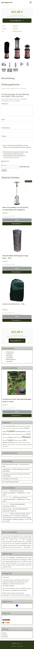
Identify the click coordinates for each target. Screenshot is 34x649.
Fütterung (26, 428)
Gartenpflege (28, 431)
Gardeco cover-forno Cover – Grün (13, 304)
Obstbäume (15, 437)
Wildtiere (25, 444)
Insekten (13, 434)
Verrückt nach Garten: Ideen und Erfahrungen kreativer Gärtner (16, 400)
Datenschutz (5, 636)
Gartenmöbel (15, 26)
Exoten (7, 428)
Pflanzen (26, 437)
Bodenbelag (27, 426)
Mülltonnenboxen (11, 359)
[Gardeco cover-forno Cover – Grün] (17, 289)
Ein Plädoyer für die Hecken (10, 478)
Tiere (3, 444)
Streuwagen (9, 361)
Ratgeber (10, 440)
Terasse (24, 442)
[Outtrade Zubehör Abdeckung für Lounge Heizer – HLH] (17, 241)
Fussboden (21, 428)
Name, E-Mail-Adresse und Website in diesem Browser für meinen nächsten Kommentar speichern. (17, 146)
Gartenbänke (9, 357)
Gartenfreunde (20, 431)
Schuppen (20, 440)
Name (3, 119)
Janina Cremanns (6, 509)
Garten (11, 431)
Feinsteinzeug (12, 428)
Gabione (4, 431)
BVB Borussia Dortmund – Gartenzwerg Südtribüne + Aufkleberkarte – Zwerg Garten (16, 492)
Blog (17, 426)
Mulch (28, 434)
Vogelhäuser (9, 354)
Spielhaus (21, 442)
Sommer (16, 442)
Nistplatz (10, 437)
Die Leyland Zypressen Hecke (10, 481)
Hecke (4, 434)
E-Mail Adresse (6, 128)
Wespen (20, 444)
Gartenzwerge (10, 352)
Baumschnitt (9, 426)
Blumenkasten (22, 426)
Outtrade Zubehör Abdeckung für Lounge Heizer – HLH (15, 257)
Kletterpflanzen (19, 434)
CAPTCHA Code (24, 166)
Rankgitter (4, 440)
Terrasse (28, 442)
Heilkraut (9, 434)
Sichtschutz (11, 442)
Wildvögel (29, 444)
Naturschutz (5, 437)
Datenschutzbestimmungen (10, 157)
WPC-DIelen (5, 446)
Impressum (4, 634)
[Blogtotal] (6, 622)
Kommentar (5, 103)
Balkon (4, 426)
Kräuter (24, 434)
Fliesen (17, 428)
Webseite (3, 136)
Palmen (20, 437)
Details (17, 220)
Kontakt (4, 633)
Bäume (3, 428)
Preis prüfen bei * (17, 21)
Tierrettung (8, 444)
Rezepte (16, 440)
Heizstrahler (15, 28)
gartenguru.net (19, 643)
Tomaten (13, 444)
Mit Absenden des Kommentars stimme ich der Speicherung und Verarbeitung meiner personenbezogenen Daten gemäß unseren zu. (15, 154)
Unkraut (17, 444)
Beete (14, 426)
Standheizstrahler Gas (17, 31)
